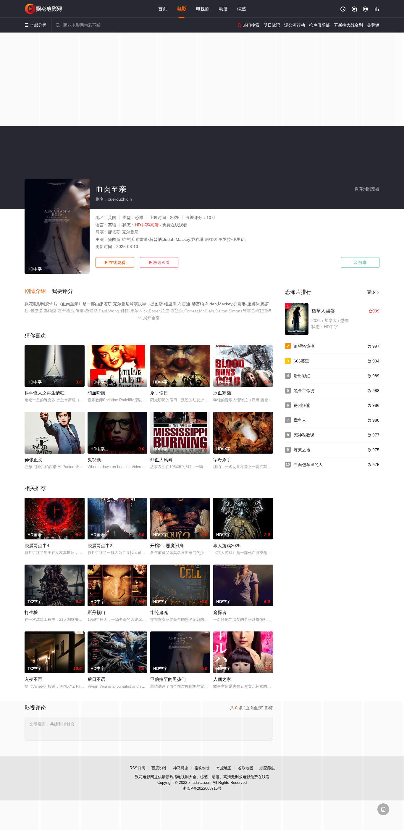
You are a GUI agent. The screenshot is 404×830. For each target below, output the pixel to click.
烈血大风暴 (161, 459)
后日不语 (96, 679)
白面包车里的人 (308, 464)
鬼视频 (94, 459)
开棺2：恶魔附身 (167, 545)
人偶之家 (222, 679)
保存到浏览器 (367, 188)
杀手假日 (159, 392)
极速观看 (159, 262)
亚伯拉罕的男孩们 (168, 679)
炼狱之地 (302, 449)
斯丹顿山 (96, 612)
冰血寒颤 (222, 392)
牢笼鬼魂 (159, 612)
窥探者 (220, 612)
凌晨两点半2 (100, 545)
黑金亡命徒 (304, 390)
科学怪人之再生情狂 (44, 392)
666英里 (301, 361)
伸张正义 (33, 459)
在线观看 (114, 262)
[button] (38, 291)
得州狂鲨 (302, 405)
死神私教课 (304, 435)
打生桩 (31, 612)
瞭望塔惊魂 (304, 346)
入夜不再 (33, 679)
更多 (373, 292)
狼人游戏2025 (226, 545)
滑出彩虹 (302, 375)
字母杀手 (222, 459)
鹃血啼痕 (96, 392)
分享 (360, 262)
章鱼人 (300, 420)
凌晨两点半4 (37, 545)
